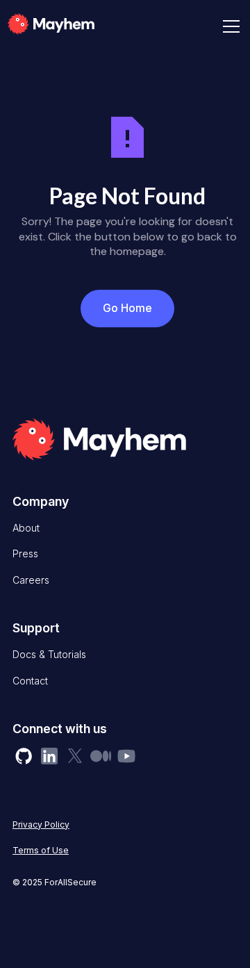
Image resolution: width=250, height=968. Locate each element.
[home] (71, 26)
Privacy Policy (40, 824)
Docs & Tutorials (49, 654)
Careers (30, 580)
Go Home (127, 308)
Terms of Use (40, 850)
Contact (30, 681)
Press (25, 553)
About (26, 528)
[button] (228, 26)
